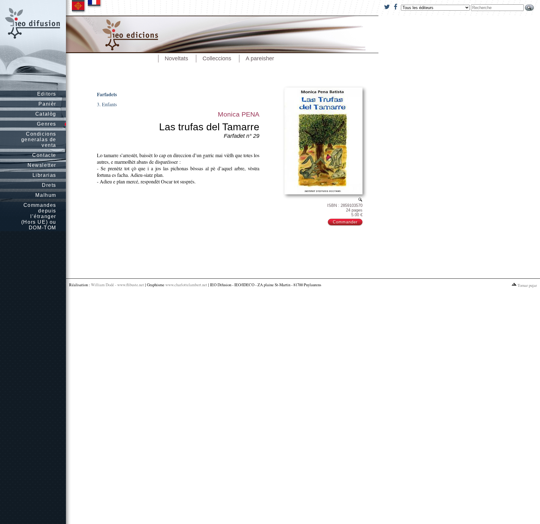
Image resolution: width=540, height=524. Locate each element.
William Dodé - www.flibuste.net (117, 284)
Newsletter (42, 165)
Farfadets (107, 94)
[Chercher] (529, 8)
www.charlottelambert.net (186, 284)
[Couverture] (360, 199)
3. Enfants (107, 104)
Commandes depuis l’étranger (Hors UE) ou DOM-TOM (38, 216)
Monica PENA (238, 114)
